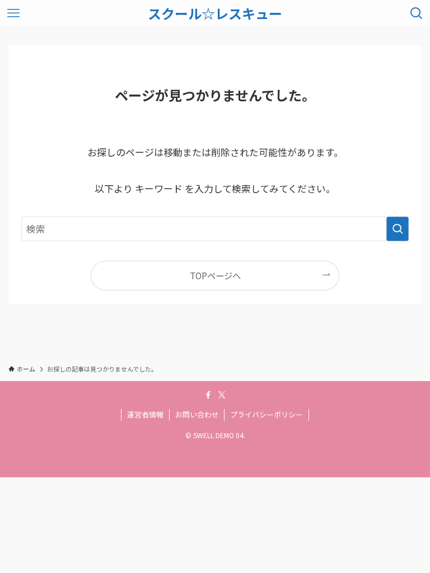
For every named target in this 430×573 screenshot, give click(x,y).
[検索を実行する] (397, 229)
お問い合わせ (197, 414)
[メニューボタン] (13, 13)
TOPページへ (215, 275)
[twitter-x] (222, 395)
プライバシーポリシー (266, 414)
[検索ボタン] (416, 13)
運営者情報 (145, 414)
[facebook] (208, 395)
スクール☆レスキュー (215, 13)
